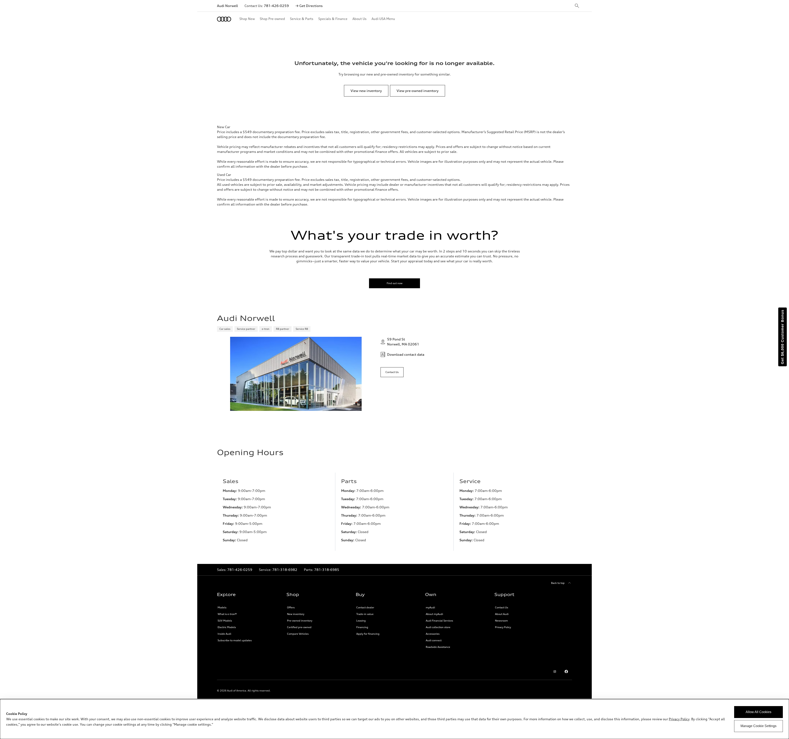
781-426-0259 (276, 6)
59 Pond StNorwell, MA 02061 (403, 341)
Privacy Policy (679, 719)
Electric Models (227, 627)
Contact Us (501, 607)
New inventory (295, 614)
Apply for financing (368, 633)
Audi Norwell (227, 6)
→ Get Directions (309, 6)
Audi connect (434, 640)
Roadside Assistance (438, 646)
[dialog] (394, 719)
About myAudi (434, 614)
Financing (362, 627)
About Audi (502, 614)
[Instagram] (555, 671)
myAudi (430, 607)
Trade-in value (365, 614)
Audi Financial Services (439, 620)
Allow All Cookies (758, 712)
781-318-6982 (284, 570)
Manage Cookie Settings (758, 726)
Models (222, 607)
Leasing (361, 620)
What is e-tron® (227, 614)
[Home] (224, 19)
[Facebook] (566, 671)
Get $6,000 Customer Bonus (782, 337)
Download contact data (405, 354)
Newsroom (501, 620)
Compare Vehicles (298, 633)
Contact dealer (365, 607)
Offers (291, 607)
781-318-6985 (326, 570)
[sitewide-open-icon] (576, 6)
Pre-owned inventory (299, 620)
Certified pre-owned (299, 627)
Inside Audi (224, 633)
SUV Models (225, 620)
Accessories (432, 633)
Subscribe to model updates (235, 640)
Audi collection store (438, 627)
